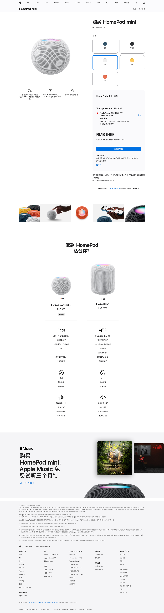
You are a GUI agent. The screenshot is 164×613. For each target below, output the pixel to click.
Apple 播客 (48, 573)
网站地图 (89, 609)
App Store (48, 576)
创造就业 (122, 582)
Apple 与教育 (99, 566)
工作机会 (122, 579)
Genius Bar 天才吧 (75, 558)
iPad (20, 561)
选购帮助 (72, 584)
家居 (20, 577)
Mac (20, 558)
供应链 (122, 564)
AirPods (22, 574)
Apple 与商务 (99, 554)
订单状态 (72, 581)
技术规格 (142, 9)
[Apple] (20, 546)
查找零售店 (72, 554)
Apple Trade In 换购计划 (77, 574)
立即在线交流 (114, 188)
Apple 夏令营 (73, 564)
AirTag (21, 581)
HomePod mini (28, 9)
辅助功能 (122, 554)
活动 (121, 589)
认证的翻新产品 (74, 571)
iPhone (21, 564)
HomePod (28, 546)
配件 (20, 584)
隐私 (121, 561)
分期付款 (72, 577)
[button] (136, 3)
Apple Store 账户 (50, 558)
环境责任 (122, 558)
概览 (134, 9)
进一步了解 (27, 483)
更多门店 (55, 602)
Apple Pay (23, 595)
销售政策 (73, 609)
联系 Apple (123, 592)
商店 (20, 554)
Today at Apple (74, 561)
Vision (21, 571)
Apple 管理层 (124, 576)
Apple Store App (75, 567)
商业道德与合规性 (125, 586)
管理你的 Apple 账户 (51, 554)
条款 (84, 511)
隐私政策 (57, 609)
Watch (21, 567)
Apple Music (48, 569)
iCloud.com (48, 561)
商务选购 (97, 558)
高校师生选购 (99, 569)
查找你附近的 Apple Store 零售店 (39, 602)
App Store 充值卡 (25, 587)
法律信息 (81, 609)
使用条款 (65, 609)
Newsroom (123, 573)
